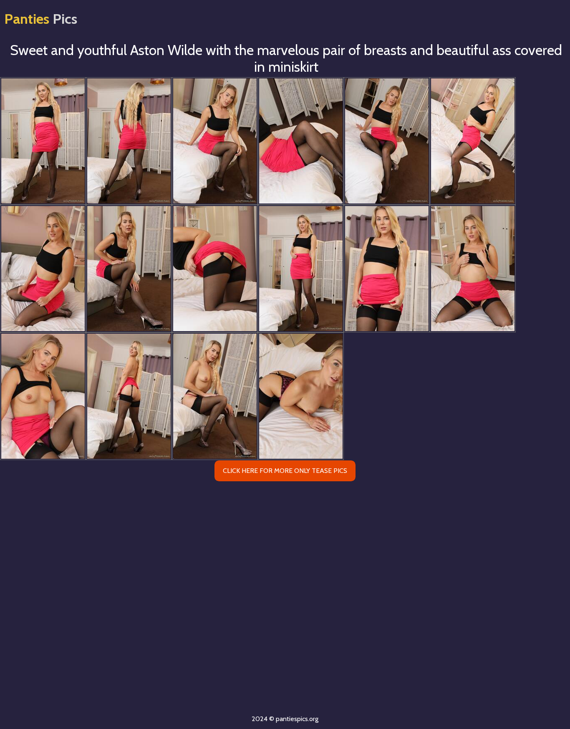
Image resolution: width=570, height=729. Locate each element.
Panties (40, 19)
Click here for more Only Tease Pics (285, 471)
